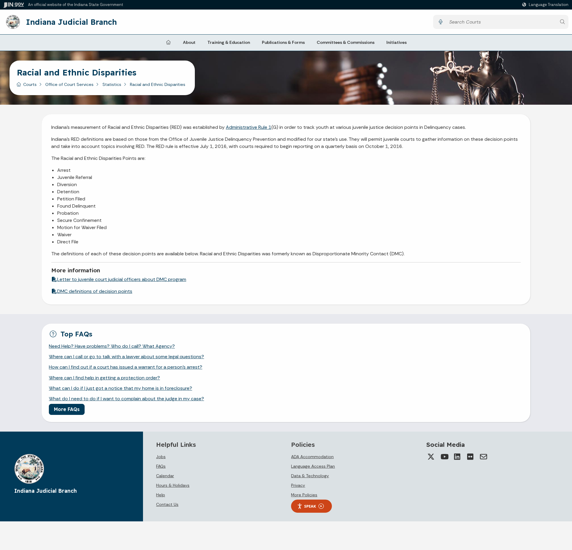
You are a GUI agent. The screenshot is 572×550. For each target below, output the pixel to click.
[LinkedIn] (457, 456)
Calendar (165, 475)
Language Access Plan (313, 466)
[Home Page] (168, 42)
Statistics (111, 84)
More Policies (304, 495)
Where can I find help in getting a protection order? (104, 378)
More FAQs (67, 409)
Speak (310, 506)
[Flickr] (470, 456)
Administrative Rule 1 (248, 127)
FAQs (161, 466)
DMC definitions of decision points (94, 291)
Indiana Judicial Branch (71, 22)
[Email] (483, 456)
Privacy (298, 485)
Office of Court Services (69, 84)
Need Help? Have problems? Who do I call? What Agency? (112, 346)
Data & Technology (310, 475)
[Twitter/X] (431, 456)
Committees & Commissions (345, 42)
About (189, 42)
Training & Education (228, 42)
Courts (30, 84)
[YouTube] (444, 456)
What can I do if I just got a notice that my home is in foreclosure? (120, 388)
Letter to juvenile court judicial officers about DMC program (121, 279)
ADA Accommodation (312, 456)
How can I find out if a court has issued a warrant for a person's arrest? (125, 367)
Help (160, 495)
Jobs (161, 456)
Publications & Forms (283, 42)
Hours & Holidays (172, 485)
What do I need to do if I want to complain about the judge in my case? (126, 398)
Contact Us (167, 504)
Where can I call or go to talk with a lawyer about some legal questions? (126, 356)
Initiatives (396, 42)
